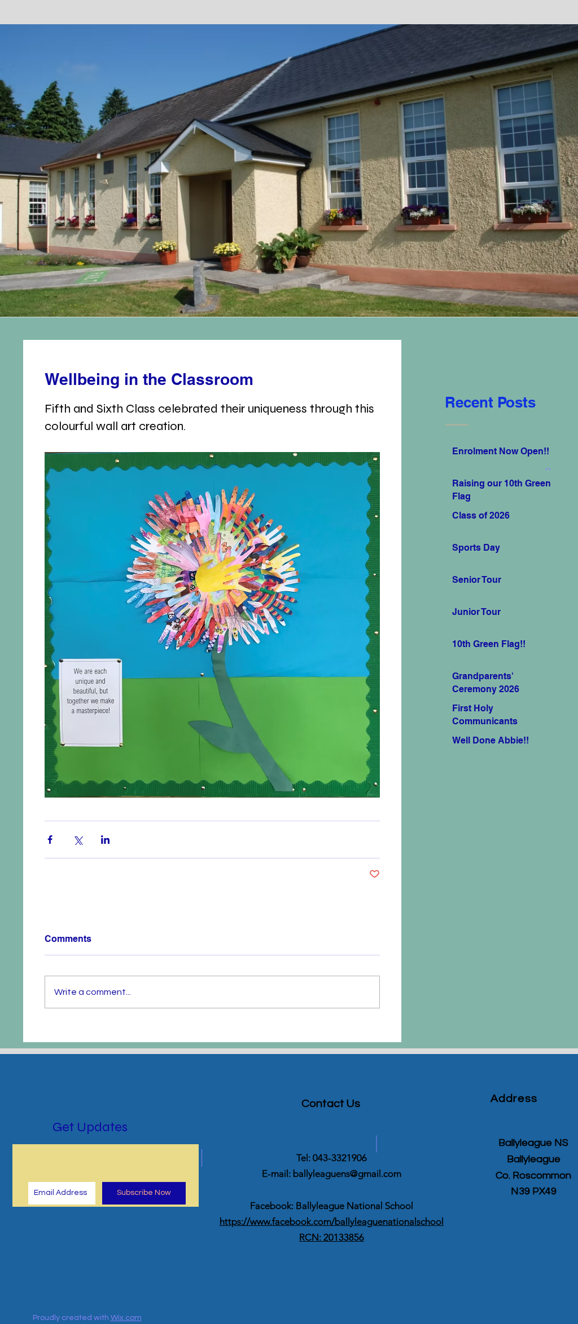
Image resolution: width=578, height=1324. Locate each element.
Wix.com (126, 1318)
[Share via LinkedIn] (105, 839)
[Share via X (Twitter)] (77, 839)
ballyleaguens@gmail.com (347, 1173)
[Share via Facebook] (50, 839)
